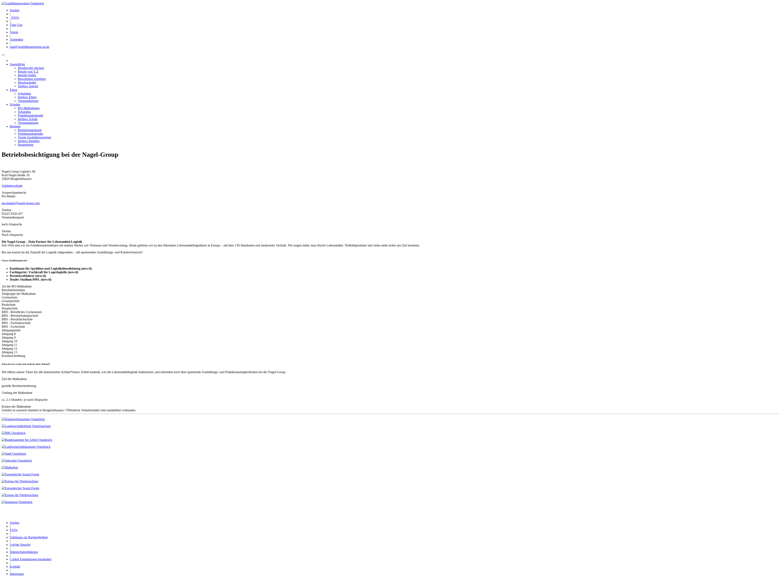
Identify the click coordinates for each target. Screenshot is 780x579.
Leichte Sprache (20, 544)
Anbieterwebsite (12, 185)
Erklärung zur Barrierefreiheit (29, 537)
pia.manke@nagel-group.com (21, 203)
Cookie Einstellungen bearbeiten (30, 559)
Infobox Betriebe (29, 141)
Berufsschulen (27, 82)
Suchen (14, 10)
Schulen (15, 104)
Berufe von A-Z (28, 71)
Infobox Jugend (28, 86)
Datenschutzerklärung (24, 552)
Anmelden (16, 39)
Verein (14, 32)
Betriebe (15, 126)
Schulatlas (24, 93)
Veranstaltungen (28, 101)
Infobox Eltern (27, 97)
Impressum (17, 574)
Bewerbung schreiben (32, 79)
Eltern (13, 90)
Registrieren (25, 144)
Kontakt (15, 566)
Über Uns (16, 25)
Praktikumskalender (30, 115)
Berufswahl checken (31, 68)
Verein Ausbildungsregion (34, 137)
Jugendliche (17, 64)
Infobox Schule (28, 119)
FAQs (14, 17)
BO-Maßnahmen (29, 108)
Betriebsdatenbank (30, 130)
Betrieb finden (27, 75)
